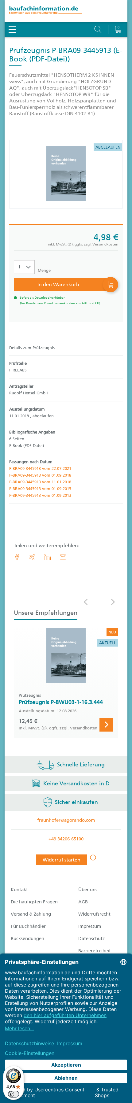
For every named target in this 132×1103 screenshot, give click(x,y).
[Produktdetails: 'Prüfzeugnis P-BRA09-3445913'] (65, 174)
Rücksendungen (27, 938)
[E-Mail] (63, 557)
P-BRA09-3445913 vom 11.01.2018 (40, 482)
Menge (44, 270)
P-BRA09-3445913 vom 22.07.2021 (40, 468)
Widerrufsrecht (94, 914)
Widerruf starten (61, 860)
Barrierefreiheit (94, 951)
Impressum (89, 926)
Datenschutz (91, 938)
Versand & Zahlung (31, 914)
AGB (83, 902)
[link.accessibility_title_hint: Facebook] (17, 557)
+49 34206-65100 (66, 839)
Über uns (87, 889)
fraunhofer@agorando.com (66, 820)
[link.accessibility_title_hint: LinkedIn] (48, 557)
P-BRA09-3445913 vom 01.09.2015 (40, 488)
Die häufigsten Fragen (34, 902)
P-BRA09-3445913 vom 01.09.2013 (40, 495)
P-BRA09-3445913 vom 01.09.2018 (40, 475)
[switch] (13, 1094)
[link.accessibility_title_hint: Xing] (32, 557)
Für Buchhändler (28, 926)
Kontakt (19, 889)
